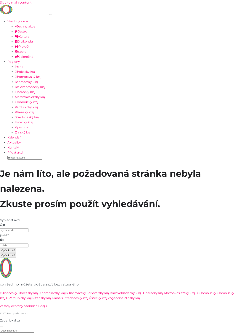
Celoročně (25, 56)
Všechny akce (17, 21)
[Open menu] (50, 14)
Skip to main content (16, 2)
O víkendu (25, 41)
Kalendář (14, 137)
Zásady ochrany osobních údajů (23, 306)
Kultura (24, 36)
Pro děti (24, 46)
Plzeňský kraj (24, 112)
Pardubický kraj (26, 107)
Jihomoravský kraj (28, 77)
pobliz (4, 235)
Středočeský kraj (27, 117)
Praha (19, 66)
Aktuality (14, 142)
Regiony (13, 61)
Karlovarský (77, 293)
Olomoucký (207, 293)
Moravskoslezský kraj (30, 97)
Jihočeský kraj (25, 72)
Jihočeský (9, 293)
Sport (22, 51)
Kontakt (13, 147)
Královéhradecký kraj (30, 87)
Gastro (22, 31)
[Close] (1, 326)
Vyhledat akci (10, 220)
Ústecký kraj (24, 122)
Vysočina (21, 127)
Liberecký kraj (25, 92)
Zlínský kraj (23, 132)
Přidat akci (15, 152)
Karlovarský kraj (26, 82)
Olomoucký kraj (26, 102)
